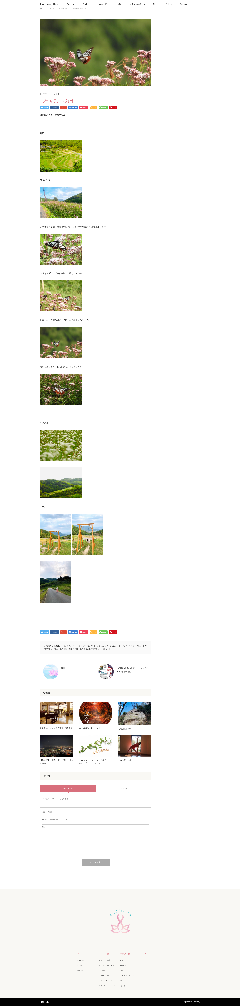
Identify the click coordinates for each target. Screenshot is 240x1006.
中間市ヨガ (48, 649)
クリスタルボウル (137, 4)
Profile (85, 4)
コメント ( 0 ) (68, 788)
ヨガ (122, 970)
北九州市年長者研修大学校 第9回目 (56, 728)
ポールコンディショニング (108, 646)
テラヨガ (94, 646)
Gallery (168, 4)
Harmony (46, 4)
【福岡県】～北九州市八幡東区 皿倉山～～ (56, 761)
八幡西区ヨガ (58, 649)
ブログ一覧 (125, 954)
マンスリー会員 (105, 960)
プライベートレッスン (107, 981)
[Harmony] (120, 940)
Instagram (42, 1001)
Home (56, 4)
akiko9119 (56, 646)
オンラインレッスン (106, 965)
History (123, 960)
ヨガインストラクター (127, 646)
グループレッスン (105, 976)
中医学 (118, 4)
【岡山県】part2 (125, 729)
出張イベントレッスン (107, 986)
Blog (155, 4)
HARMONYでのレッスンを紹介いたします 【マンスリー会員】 (95, 761)
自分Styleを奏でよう (91, 649)
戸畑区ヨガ (78, 649)
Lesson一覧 (102, 4)
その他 (56, 94)
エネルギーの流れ (125, 760)
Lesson (123, 965)
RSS (47, 1001)
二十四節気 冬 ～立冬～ (90, 728)
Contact (183, 4)
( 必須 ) (47, 812)
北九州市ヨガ (69, 649)
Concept (70, 4)
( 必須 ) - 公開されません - (54, 819)
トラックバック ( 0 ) (123, 788)
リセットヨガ (141, 646)
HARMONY (85, 646)
